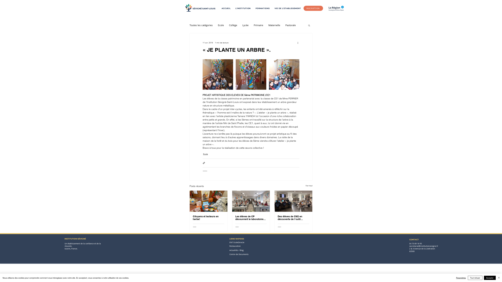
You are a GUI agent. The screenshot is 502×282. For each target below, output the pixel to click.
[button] (262, 8)
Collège (233, 25)
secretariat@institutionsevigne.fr (423, 246)
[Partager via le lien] (204, 163)
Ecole (221, 25)
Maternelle (274, 25)
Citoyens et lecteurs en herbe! (206, 218)
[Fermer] (498, 278)
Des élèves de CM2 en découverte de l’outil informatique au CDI (290, 218)
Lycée (245, 25)
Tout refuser (475, 278)
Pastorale (290, 25)
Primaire (258, 25)
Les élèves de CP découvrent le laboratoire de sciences (249, 218)
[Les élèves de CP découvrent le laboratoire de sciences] (251, 201)
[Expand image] (218, 74)
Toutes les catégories (201, 25)
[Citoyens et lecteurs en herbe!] (208, 201)
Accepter (490, 278)
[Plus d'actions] (297, 42)
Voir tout (309, 185)
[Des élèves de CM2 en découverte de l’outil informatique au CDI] (293, 201)
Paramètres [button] (461, 278)
